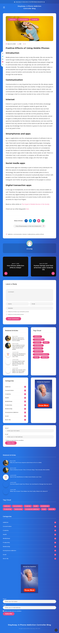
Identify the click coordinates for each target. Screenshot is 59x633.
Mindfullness (38, 345)
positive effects (40, 234)
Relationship (38, 351)
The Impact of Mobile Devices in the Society (35, 204)
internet (24, 234)
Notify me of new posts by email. (16, 314)
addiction (10, 234)
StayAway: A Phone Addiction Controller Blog (29, 7)
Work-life (44, 357)
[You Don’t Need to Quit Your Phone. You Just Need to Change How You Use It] (8, 361)
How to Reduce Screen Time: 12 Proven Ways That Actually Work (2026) (18, 347)
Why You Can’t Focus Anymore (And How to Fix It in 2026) (18, 339)
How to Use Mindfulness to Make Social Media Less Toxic (19, 355)
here (27, 209)
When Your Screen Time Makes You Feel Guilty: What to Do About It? (19, 371)
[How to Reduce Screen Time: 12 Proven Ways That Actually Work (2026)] (8, 345)
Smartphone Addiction (41, 354)
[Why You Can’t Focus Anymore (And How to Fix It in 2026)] (8, 338)
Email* (6, 434)
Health (46, 342)
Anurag (29, 249)
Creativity (34, 19)
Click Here (18, 2)
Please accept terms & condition (15, 440)
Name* (7, 428)
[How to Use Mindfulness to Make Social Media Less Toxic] (8, 354)
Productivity (38, 348)
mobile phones (31, 234)
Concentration (23, 19)
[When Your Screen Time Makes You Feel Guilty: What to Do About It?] (8, 370)
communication (17, 234)
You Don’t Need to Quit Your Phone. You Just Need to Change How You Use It (18, 363)
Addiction (13, 19)
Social (36, 357)
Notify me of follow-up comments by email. (18, 311)
